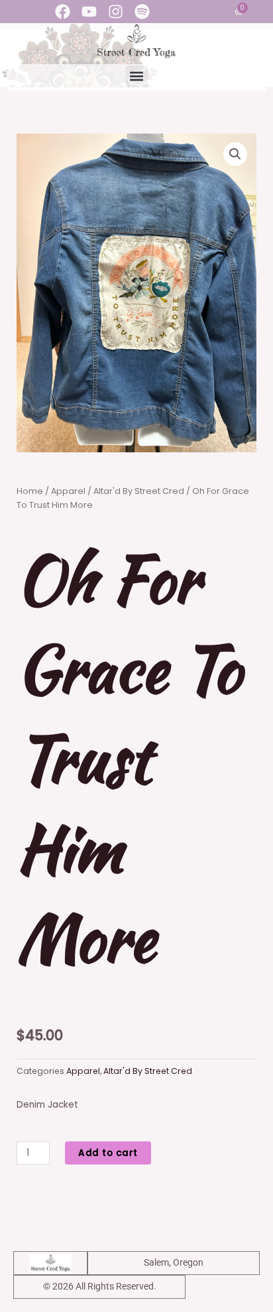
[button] (137, 76)
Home (30, 491)
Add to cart (108, 1153)
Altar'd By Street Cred (138, 491)
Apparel (68, 491)
